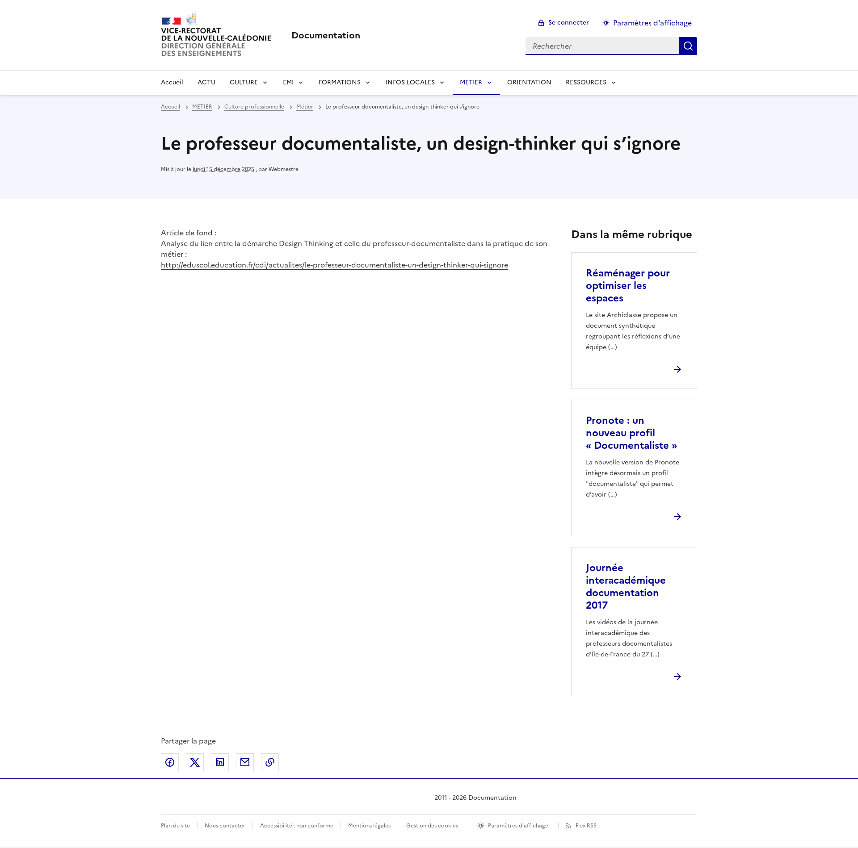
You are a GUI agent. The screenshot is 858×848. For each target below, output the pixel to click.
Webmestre (284, 169)
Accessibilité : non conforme (296, 826)
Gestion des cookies (432, 826)
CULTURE (244, 82)
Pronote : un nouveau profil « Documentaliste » (631, 433)
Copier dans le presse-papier (270, 762)
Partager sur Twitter (195, 762)
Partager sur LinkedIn (220, 762)
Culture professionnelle (254, 107)
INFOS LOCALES (410, 82)
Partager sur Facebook (170, 762)
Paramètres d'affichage (652, 22)
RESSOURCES (586, 82)
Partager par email (245, 762)
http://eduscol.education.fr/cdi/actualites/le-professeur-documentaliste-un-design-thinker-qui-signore (334, 264)
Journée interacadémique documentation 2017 (626, 586)
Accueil (172, 82)
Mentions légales (369, 826)
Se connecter (568, 22)
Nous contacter (225, 826)
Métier (304, 107)
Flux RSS (586, 826)
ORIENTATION (529, 82)
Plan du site (175, 826)
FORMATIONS (340, 82)
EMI (288, 82)
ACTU (206, 82)
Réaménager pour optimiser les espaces (628, 285)
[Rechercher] (688, 46)
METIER (471, 82)
